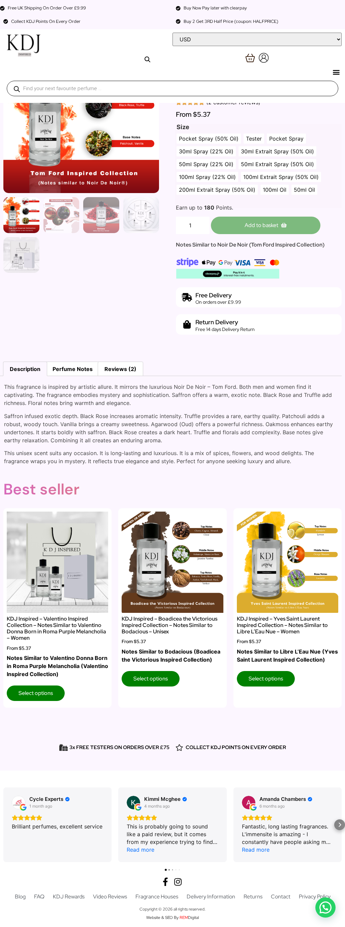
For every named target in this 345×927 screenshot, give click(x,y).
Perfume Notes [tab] (73, 369)
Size (183, 127)
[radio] (209, 139)
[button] (336, 71)
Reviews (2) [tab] (120, 369)
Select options (36, 693)
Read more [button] (140, 849)
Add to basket (261, 225)
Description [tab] (25, 369)
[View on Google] (18, 802)
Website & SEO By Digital (172, 917)
